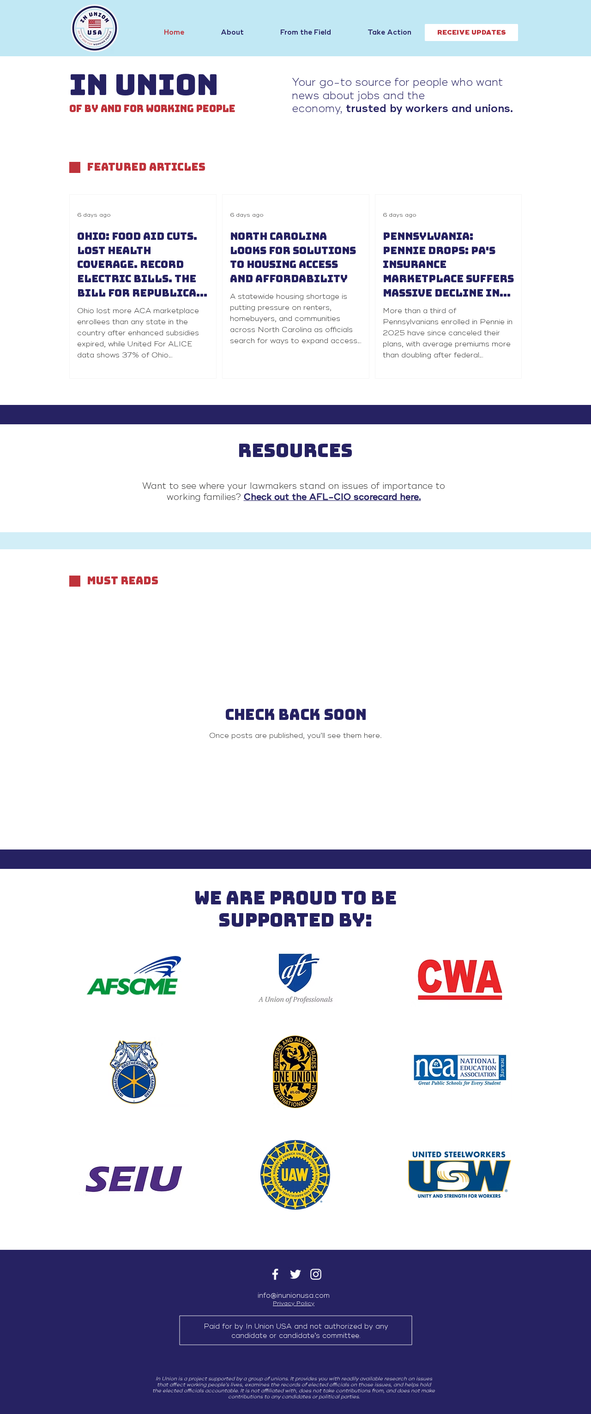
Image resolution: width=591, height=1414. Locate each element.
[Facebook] (275, 1274)
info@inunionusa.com (294, 1295)
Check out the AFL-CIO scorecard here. (332, 497)
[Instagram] (315, 1274)
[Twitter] (295, 1274)
